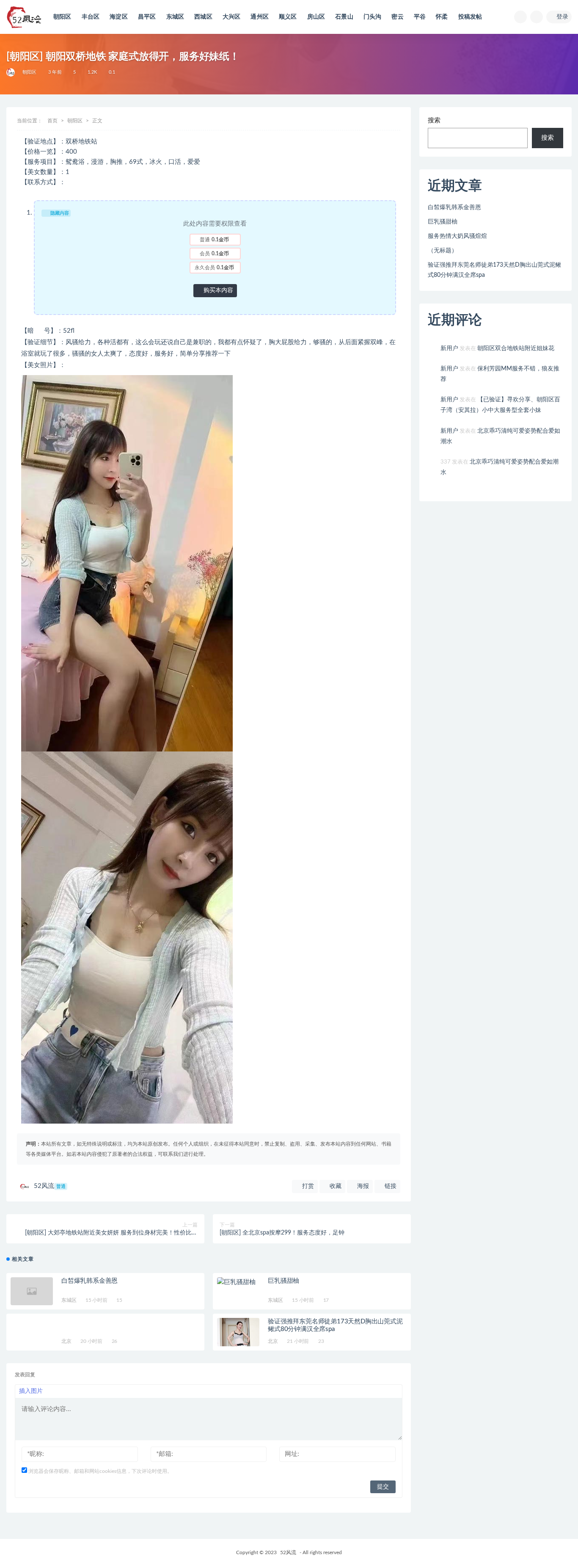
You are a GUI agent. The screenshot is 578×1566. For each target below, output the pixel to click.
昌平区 (147, 17)
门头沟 (372, 17)
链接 (389, 1186)
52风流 (50, 1186)
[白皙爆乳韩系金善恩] (32, 1291)
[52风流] (11, 72)
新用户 (449, 348)
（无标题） (442, 251)
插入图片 (31, 1391)
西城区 (203, 17)
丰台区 (91, 17)
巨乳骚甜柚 (283, 1281)
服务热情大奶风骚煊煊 (457, 236)
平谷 (420, 17)
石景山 (344, 17)
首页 (52, 120)
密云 (397, 17)
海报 (362, 1186)
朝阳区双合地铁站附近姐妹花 (515, 348)
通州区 (259, 17)
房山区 (316, 17)
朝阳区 (62, 17)
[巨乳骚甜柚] (238, 1282)
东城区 (175, 17)
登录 (562, 17)
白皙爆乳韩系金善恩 (89, 1281)
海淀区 (119, 17)
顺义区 (288, 17)
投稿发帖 (470, 17)
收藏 (334, 1186)
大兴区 (232, 17)
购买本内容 (217, 290)
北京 (66, 1341)
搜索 (434, 120)
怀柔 (442, 17)
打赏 (307, 1186)
